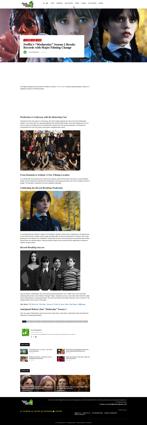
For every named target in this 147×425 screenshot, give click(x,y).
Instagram (47, 411)
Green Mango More (34, 52)
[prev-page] (21, 364)
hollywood (30, 321)
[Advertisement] (73, 73)
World (39, 40)
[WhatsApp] (125, 87)
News (32, 40)
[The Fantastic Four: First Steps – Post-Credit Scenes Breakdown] (24, 351)
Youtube (58, 411)
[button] (74, 7)
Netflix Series (70, 321)
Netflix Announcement (48, 321)
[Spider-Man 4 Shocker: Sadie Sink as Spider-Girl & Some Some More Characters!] (61, 359)
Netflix (26, 40)
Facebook (26, 411)
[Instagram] (42, 411)
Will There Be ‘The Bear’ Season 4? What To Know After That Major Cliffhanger (57, 304)
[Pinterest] (121, 87)
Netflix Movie (60, 321)
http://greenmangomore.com (36, 332)
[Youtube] (35, 336)
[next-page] (24, 364)
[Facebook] (31, 336)
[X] (33, 336)
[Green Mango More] (25, 52)
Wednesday (60, 86)
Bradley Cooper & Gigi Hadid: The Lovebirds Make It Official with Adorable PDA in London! (37, 387)
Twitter (37, 411)
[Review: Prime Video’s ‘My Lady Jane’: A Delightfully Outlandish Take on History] (72, 386)
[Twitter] (32, 411)
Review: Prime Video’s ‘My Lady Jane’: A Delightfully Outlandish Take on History (72, 387)
